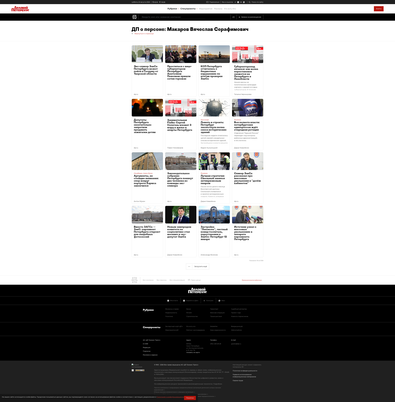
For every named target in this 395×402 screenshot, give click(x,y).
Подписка (146, 351)
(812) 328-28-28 (215, 344)
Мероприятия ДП (172, 330)
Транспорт (214, 309)
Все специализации (177, 280)
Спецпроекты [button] (188, 8)
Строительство (192, 316)
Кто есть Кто (230, 9)
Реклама (218, 9)
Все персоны (162, 280)
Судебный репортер (239, 309)
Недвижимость (171, 313)
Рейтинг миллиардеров (195, 330)
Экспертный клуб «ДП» (174, 326)
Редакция (146, 347)
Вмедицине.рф (237, 326)
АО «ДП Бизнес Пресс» (151, 340)
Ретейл (189, 313)
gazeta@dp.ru (236, 344)
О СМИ (145, 344)
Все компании (148, 280)
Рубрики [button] (172, 8)
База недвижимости (218, 330)
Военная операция (217, 313)
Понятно (190, 398)
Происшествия (216, 316)
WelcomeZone (236, 330)
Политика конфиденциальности (245, 371)
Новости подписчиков (239, 316)
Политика (169, 316)
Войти (378, 9)
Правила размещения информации (252, 280)
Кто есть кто (190, 326)
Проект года (236, 313)
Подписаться (214, 2)
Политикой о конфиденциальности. (170, 397)
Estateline (213, 326)
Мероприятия (205, 9)
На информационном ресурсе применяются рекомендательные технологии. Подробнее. (188, 384)
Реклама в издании (150, 355)
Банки (188, 309)
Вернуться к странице (144, 34)
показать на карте (193, 352)
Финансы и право (172, 309)
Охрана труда (238, 380)
